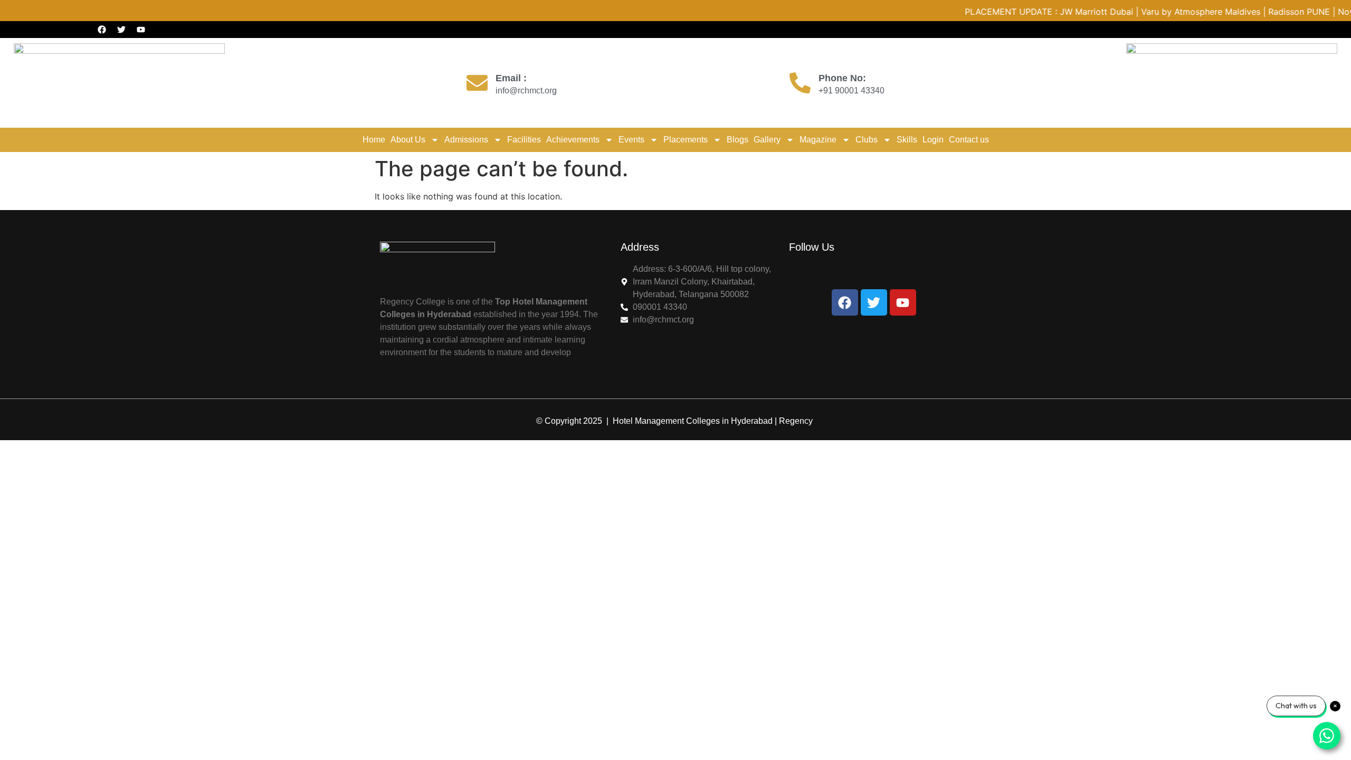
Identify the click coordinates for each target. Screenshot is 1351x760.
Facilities (524, 139)
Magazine (818, 139)
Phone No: (842, 78)
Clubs (866, 139)
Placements (685, 139)
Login (933, 139)
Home (374, 139)
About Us (408, 139)
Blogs (737, 139)
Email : (511, 78)
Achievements (573, 139)
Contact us (969, 139)
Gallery (767, 139)
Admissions (466, 139)
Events (631, 139)
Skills (907, 139)
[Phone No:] (800, 82)
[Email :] (477, 82)
